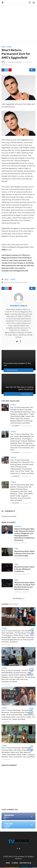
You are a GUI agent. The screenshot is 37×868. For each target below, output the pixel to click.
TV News (8, 46)
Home (8, 863)
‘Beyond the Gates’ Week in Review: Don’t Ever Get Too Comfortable (24, 553)
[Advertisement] (18, 24)
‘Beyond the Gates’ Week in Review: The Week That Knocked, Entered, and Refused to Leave (24, 586)
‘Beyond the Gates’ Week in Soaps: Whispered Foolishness (24, 569)
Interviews (17, 526)
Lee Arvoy (15, 425)
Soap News (19, 282)
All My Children (9, 282)
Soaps (4, 46)
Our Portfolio (25, 863)
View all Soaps (17, 598)
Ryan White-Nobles (15, 62)
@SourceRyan (10, 332)
